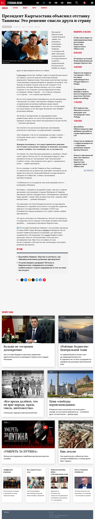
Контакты (6, 512)
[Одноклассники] (29, 279)
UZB (62, 3)
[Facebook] (40, 279)
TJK (50, 3)
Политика (30, 27)
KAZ (38, 3)
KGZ (44, 3)
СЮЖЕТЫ (44, 8)
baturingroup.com (62, 515)
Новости (5, 8)
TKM (56, 3)
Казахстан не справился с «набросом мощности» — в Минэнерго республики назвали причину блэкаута (83, 145)
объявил (46, 230)
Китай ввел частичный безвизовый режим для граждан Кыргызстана (83, 60)
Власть (24, 27)
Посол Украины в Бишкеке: (81, 471)
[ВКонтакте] (25, 279)
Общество (37, 27)
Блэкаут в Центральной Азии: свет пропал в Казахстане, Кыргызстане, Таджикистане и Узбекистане (83, 161)
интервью (22, 75)
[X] (22, 279)
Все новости (88, 170)
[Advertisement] (47, 297)
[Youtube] (44, 279)
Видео (25, 8)
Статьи (15, 8)
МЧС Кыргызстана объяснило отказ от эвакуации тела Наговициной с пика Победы (82, 112)
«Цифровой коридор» (8, 471)
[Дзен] (33, 279)
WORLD (69, 3)
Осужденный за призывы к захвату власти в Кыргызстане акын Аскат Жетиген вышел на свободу (83, 93)
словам (47, 235)
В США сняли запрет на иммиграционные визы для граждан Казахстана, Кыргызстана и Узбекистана (83, 43)
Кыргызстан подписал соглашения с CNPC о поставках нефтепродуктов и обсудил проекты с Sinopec (83, 78)
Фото (34, 8)
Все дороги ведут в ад (34, 471)
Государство (17, 27)
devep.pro (57, 517)
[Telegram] (36, 279)
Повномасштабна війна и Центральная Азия (59, 472)
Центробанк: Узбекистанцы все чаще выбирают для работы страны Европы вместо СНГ (83, 131)
